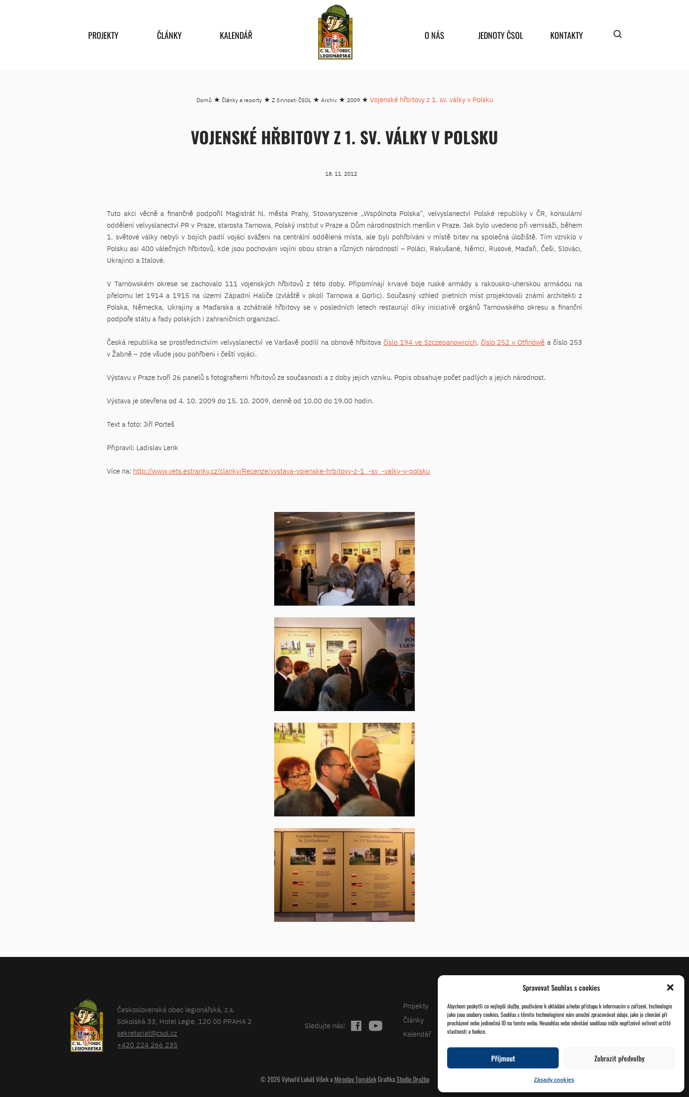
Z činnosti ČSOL (291, 100)
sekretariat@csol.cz (147, 1033)
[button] (670, 987)
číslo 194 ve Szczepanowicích (430, 342)
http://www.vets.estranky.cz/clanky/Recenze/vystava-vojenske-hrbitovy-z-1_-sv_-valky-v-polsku (281, 471)
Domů (204, 100)
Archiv (329, 100)
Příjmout (503, 1058)
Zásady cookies (554, 1079)
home (335, 32)
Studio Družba (413, 1079)
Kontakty (566, 35)
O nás (434, 35)
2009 (353, 100)
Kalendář (236, 35)
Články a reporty (242, 100)
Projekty (103, 35)
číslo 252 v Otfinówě (513, 342)
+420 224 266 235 (147, 1044)
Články (169, 35)
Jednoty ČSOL (500, 35)
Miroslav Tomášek (355, 1079)
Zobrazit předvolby (619, 1058)
